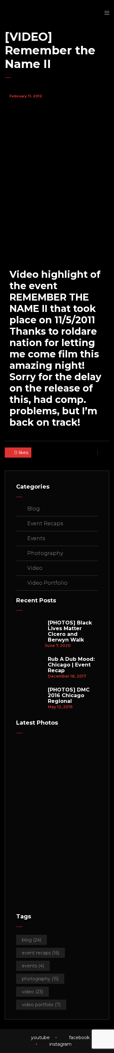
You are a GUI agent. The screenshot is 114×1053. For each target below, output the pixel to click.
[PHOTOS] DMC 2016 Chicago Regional (69, 695)
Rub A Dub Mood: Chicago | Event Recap (71, 664)
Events (36, 538)
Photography (45, 553)
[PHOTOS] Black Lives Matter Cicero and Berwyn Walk (70, 631)
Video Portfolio (47, 583)
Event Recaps (45, 523)
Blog (33, 509)
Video (34, 568)
